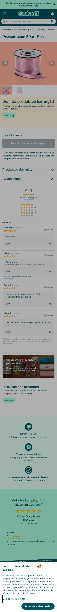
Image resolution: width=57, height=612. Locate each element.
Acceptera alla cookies (38, 606)
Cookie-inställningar (13, 598)
